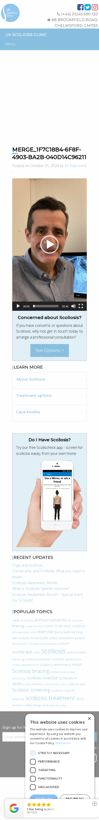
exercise (45, 631)
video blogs (33, 705)
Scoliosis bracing (31, 671)
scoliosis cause (58, 672)
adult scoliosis (22, 620)
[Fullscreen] (81, 306)
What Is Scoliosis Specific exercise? (40, 588)
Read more (63, 743)
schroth (64, 643)
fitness (58, 632)
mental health (39, 638)
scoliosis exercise (42, 677)
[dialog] (59, 764)
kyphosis (69, 632)
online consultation (61, 638)
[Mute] (73, 306)
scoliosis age (18, 659)
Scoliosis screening (31, 690)
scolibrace (22, 652)
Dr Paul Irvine (76, 165)
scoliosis (53, 650)
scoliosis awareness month (61, 664)
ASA (69, 620)
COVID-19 (51, 626)
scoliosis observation (33, 684)
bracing (18, 625)
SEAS (80, 698)
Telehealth (18, 705)
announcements (50, 620)
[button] (49, 244)
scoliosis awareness (66, 659)
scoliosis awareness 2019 (25, 664)
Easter (33, 632)
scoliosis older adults (56, 684)
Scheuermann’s (20, 643)
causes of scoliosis (34, 626)
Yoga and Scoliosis (27, 565)
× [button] (89, 718)
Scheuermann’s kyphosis (43, 643)
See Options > (49, 350)
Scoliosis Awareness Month (35, 582)
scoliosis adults (76, 652)
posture (80, 638)
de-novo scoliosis (71, 626)
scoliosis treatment (50, 698)
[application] (49, 244)
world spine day (50, 705)
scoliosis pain (76, 684)
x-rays (63, 705)
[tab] (49, 380)
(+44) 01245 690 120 (79, 14)
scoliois (36, 652)
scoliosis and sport (38, 659)
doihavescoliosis (20, 632)
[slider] (45, 306)
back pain (77, 620)
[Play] (18, 306)
